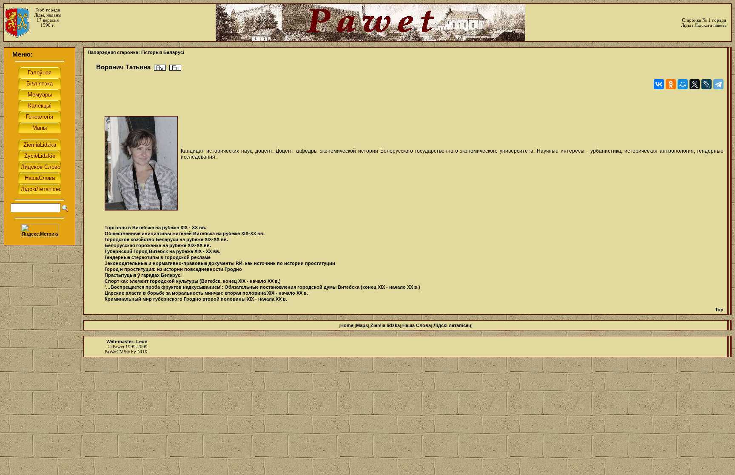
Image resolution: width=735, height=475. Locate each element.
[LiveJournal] (706, 84)
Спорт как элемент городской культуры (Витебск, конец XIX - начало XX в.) (193, 281)
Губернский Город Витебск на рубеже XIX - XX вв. (162, 251)
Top (719, 309)
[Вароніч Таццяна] (160, 68)
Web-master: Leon (127, 341)
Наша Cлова (416, 325)
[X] (694, 84)
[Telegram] (718, 84)
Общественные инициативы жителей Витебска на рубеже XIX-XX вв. (185, 233)
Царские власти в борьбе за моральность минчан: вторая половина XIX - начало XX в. (206, 293)
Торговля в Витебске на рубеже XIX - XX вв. (155, 227)
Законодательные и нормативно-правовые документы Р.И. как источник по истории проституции (220, 263)
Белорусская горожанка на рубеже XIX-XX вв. (158, 245)
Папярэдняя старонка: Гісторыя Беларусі (136, 52)
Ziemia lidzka (385, 325)
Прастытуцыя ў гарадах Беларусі (143, 275)
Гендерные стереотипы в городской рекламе (158, 257)
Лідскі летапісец (452, 325)
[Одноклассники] (671, 84)
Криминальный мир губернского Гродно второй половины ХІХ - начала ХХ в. (196, 298)
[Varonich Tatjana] (175, 68)
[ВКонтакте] (659, 84)
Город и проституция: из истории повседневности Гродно (173, 269)
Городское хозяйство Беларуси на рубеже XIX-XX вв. (166, 239)
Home (346, 325)
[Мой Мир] (683, 84)
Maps (362, 325)
